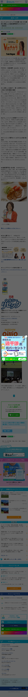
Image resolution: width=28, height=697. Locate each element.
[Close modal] (26, 336)
